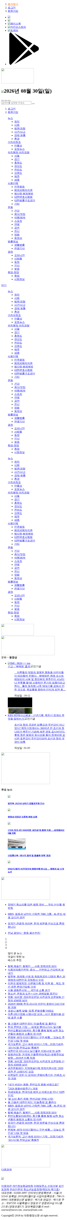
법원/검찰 (19, 128)
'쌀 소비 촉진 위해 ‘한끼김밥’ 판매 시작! (30, 1098)
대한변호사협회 (23, 197)
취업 (17, 275)
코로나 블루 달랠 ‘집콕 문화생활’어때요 (31, 1010)
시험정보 (19, 279)
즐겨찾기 (13, 4)
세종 (17, 179)
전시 (17, 231)
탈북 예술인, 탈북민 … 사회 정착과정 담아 (32, 966)
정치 (17, 121)
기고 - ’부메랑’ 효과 (19, 666)
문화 (10, 207)
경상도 (18, 166)
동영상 (18, 238)
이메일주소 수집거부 (46, 1186)
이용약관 (6, 1186)
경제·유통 (20, 135)
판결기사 (19, 248)
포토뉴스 (19, 149)
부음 (17, 269)
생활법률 (19, 245)
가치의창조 (14, 142)
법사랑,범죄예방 (23, 193)
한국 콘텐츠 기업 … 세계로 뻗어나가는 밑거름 (34, 1027)
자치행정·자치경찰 (18, 152)
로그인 (12, 7)
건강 (17, 210)
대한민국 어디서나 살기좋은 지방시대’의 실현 (34, 1051)
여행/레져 (19, 217)
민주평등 (19, 186)
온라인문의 (16, 1189)
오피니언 (19, 255)
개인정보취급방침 (22, 1186)
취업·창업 (13, 272)
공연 (17, 227)
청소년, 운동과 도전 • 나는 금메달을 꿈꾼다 (33, 993)
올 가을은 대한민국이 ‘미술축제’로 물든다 (32, 1023)
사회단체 (13, 183)
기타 (17, 203)
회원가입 (13, 11)
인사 (17, 265)
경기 (17, 159)
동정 (17, 262)
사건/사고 (19, 132)
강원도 (18, 173)
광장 (10, 251)
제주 (17, 176)
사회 (17, 125)
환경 (17, 138)
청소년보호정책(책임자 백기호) (41, 1189)
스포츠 (18, 221)
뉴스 (10, 118)
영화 (17, 234)
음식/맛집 (19, 214)
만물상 (18, 145)
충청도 (18, 162)
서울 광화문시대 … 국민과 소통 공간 (29, 990)
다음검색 (6, 1169)
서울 (17, 155)
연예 (17, 224)
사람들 (18, 258)
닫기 (4, 285)
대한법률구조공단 (24, 200)
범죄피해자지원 (23, 190)
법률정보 (13, 241)
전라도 (18, 169)
